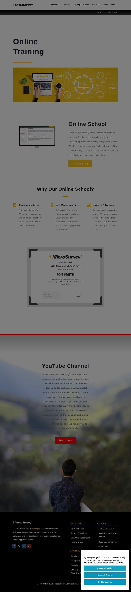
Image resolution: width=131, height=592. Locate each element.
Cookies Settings (105, 582)
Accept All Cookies (105, 568)
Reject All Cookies (105, 575)
